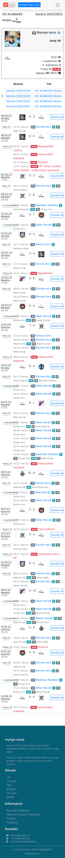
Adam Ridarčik (20, 380)
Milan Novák (19, 131)
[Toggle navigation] (57, 5)
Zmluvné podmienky (18, 810)
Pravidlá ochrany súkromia (23, 814)
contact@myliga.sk (20, 835)
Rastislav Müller (21, 248)
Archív (10, 797)
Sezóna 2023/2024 (18, 90)
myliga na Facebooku (23, 841)
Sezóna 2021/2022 (18, 101)
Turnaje (11, 781)
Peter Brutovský (21, 209)
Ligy (8, 777)
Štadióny (11, 789)
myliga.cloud (14, 739)
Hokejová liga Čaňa (29, 4)
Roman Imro (43, 126)
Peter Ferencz (20, 190)
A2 (39, 853)
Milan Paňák (42, 577)
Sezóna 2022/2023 (18, 96)
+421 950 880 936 (20, 838)
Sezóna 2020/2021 (18, 106)
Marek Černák (43, 320)
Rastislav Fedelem (47, 205)
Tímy (9, 785)
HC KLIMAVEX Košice (48, 90)
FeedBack (12, 822)
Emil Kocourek (20, 549)
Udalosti (11, 793)
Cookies (11, 818)
